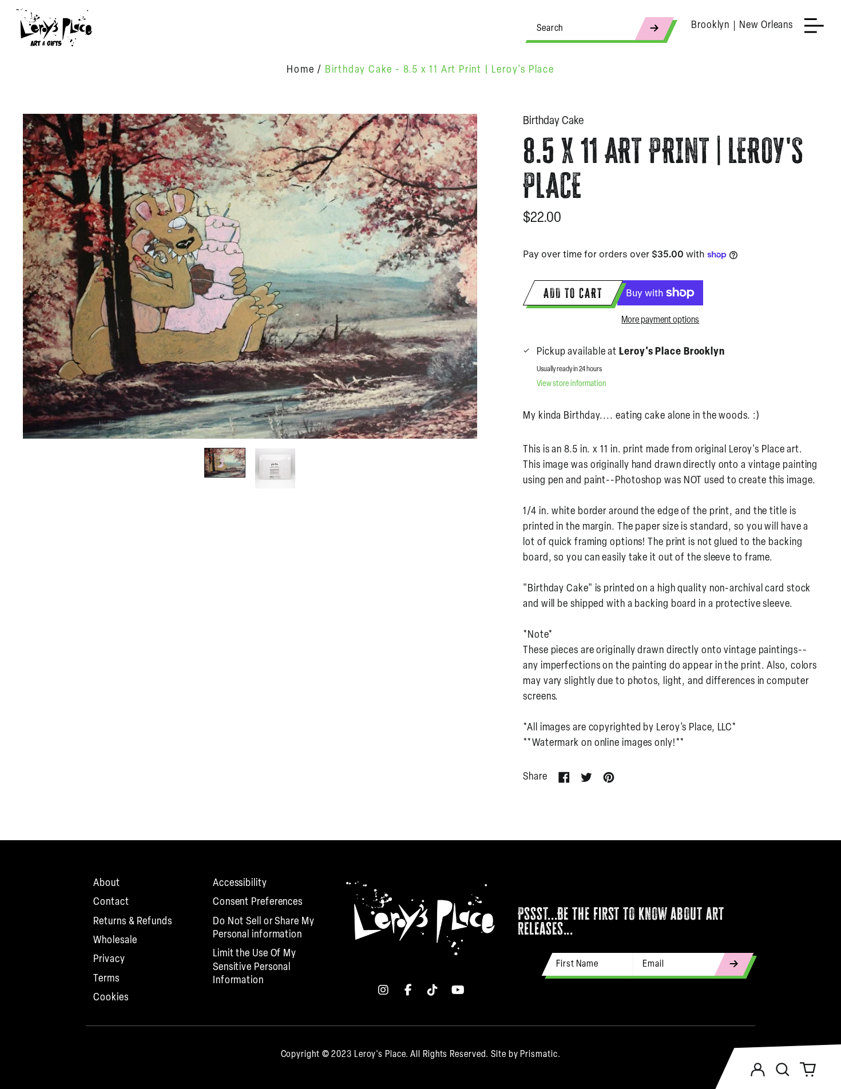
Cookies (110, 998)
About (106, 884)
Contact (111, 902)
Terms (106, 979)
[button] (782, 1069)
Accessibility (240, 884)
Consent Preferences (258, 902)
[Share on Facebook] (564, 777)
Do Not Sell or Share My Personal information (264, 928)
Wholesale (115, 941)
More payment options (660, 320)
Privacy (109, 960)
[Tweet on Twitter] (586, 777)
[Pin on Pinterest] (608, 777)
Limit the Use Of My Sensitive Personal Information (254, 967)
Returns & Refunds (132, 922)
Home (300, 70)
